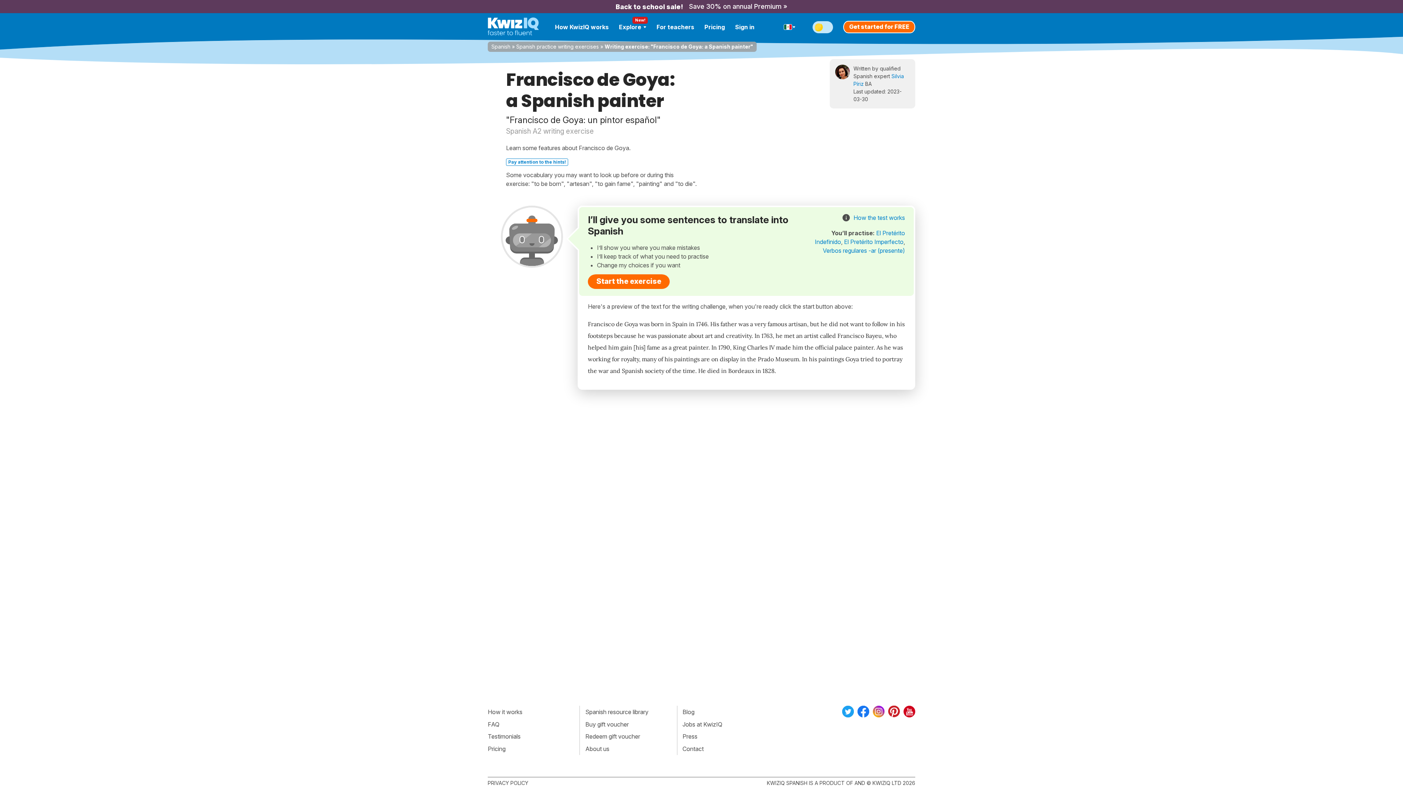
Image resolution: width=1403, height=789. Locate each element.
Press (690, 736)
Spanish (500, 46)
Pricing (714, 27)
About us (597, 748)
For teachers (675, 27)
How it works (505, 712)
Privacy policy (508, 783)
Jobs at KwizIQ (702, 724)
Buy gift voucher (607, 724)
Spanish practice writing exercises (557, 46)
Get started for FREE (879, 26)
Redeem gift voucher (612, 736)
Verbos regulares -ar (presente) (864, 250)
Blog (689, 712)
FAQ (493, 724)
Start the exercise (628, 281)
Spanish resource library (617, 712)
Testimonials (504, 736)
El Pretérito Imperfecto (874, 241)
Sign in (744, 27)
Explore (630, 27)
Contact (693, 748)
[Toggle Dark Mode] (823, 27)
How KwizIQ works (582, 27)
